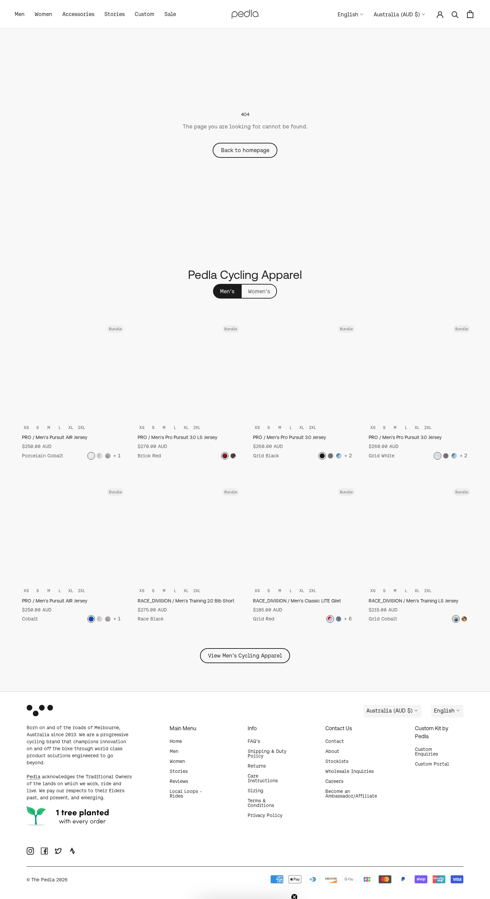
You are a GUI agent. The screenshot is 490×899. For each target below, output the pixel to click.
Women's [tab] (259, 291)
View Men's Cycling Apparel (245, 655)
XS (26, 427)
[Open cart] (470, 14)
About (332, 751)
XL (70, 427)
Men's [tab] (227, 291)
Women (43, 14)
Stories (114, 14)
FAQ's (254, 741)
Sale (170, 14)
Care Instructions (263, 778)
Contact (334, 741)
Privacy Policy (265, 815)
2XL (81, 427)
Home (176, 741)
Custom (144, 14)
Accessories (78, 14)
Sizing (255, 790)
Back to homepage (245, 150)
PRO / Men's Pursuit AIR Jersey (54, 437)
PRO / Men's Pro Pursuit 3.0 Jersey (289, 437)
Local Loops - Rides (186, 793)
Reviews (179, 781)
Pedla (33, 776)
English (348, 14)
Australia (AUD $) (397, 14)
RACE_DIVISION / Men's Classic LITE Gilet (297, 600)
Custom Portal (432, 764)
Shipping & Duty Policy (267, 753)
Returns (257, 766)
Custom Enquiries (426, 751)
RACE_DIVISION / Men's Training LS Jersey (413, 600)
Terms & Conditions (261, 803)
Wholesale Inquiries (349, 771)
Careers (334, 781)
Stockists (336, 761)
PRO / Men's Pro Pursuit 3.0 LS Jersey (177, 437)
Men (20, 14)
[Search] (455, 14)
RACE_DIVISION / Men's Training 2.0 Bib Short (186, 600)
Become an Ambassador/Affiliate (351, 793)
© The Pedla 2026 (47, 879)
